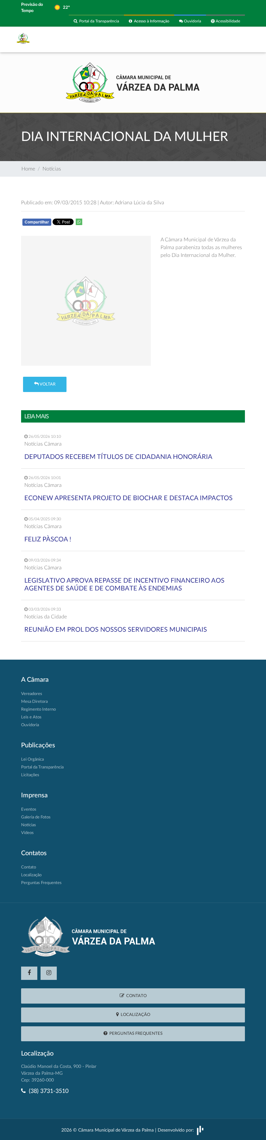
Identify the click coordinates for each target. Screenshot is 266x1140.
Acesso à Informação (150, 21)
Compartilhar (37, 222)
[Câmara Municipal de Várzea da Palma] (133, 81)
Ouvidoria (192, 21)
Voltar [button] (47, 384)
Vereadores (31, 694)
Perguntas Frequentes (41, 883)
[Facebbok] (29, 973)
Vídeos (27, 833)
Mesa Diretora (34, 702)
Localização (31, 875)
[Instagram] (49, 973)
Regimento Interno (38, 709)
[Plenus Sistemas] (200, 1130)
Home (28, 168)
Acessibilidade (227, 21)
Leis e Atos (31, 717)
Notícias (51, 168)
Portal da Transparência (98, 21)
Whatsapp (107, 223)
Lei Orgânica (32, 759)
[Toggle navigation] (236, 39)
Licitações (30, 775)
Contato (28, 867)
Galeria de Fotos (36, 817)
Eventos (28, 809)
